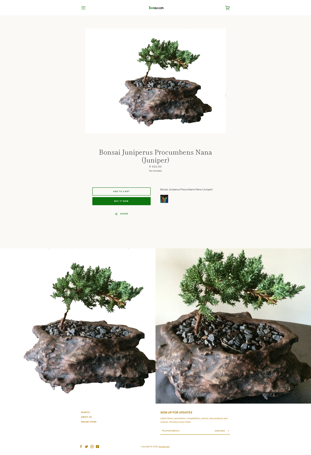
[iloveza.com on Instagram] (92, 446)
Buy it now (121, 201)
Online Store (89, 422)
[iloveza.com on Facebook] (81, 446)
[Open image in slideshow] (155, 80)
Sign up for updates (176, 412)
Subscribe (220, 431)
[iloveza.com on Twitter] (86, 446)
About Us (86, 417)
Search (85, 412)
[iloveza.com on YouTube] (97, 446)
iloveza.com (164, 446)
